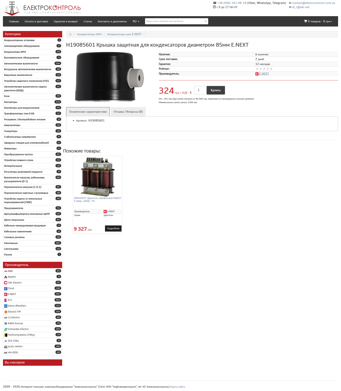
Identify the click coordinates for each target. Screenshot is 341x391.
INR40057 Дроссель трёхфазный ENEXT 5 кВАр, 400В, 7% (97, 199)
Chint (10, 288)
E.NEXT (11, 294)
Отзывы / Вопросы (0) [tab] (128, 111)
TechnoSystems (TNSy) (21, 334)
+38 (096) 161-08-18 (231, 3)
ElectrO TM (14, 311)
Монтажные (11, 243)
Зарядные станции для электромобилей (26, 142)
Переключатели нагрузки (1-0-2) (22, 187)
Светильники (11, 249)
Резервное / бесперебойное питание (25, 119)
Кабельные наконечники (18, 231)
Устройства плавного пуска (18, 160)
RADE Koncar (15, 323)
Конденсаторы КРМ (15, 52)
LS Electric (13, 317)
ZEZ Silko (13, 340)
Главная (14, 21)
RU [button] (135, 21)
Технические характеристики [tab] (88, 111)
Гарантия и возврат (66, 21)
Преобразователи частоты (18, 154)
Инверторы (10, 148)
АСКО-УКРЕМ (14, 346)
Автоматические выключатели (21, 63)
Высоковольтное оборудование (21, 57)
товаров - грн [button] (319, 21)
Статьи (88, 21)
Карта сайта (177, 386)
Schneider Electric (18, 329)
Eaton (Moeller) (16, 305)
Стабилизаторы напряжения (20, 136)
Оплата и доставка (36, 21)
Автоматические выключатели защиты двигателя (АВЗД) (25, 88)
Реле (7, 96)
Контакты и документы (112, 21)
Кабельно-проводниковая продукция (25, 225)
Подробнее (113, 228)
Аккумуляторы (12, 125)
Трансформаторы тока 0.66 (19, 113)
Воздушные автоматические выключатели (27, 69)
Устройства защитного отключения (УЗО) (26, 81)
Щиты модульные (14, 219)
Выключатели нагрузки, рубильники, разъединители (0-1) (24, 179)
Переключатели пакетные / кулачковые (26, 193)
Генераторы (10, 131)
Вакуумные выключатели (18, 75)
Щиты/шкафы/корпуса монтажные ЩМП (27, 214)
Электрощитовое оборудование (22, 46)
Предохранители (13, 208)
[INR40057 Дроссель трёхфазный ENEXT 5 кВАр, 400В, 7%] (98, 177)
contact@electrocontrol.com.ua (313, 3)
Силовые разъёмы (14, 237)
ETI (9, 300)
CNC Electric (14, 282)
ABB (10, 271)
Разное (8, 254)
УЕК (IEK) (12, 352)
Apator (11, 276)
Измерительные (13, 166)
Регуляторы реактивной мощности (23, 171)
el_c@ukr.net (301, 7)
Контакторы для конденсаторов (21, 107)
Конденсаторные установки (19, 40)
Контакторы (10, 102)
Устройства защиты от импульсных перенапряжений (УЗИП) (23, 200)
